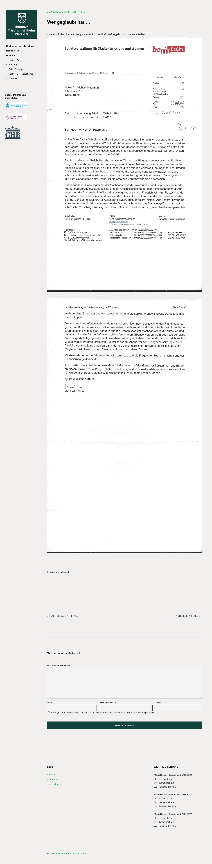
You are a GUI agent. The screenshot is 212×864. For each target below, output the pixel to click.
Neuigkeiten (12, 50)
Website (156, 702)
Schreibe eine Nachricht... (60, 665)
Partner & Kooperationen (21, 73)
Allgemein (65, 572)
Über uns (10, 55)
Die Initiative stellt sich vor (20, 46)
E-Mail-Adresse (108, 702)
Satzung (13, 64)
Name (50, 702)
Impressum (52, 779)
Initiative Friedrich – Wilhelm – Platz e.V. (21, 24)
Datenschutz (53, 784)
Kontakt (51, 774)
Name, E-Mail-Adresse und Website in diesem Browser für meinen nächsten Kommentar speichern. (103, 712)
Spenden (13, 78)
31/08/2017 (54, 11)
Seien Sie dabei (16, 69)
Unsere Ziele (15, 60)
